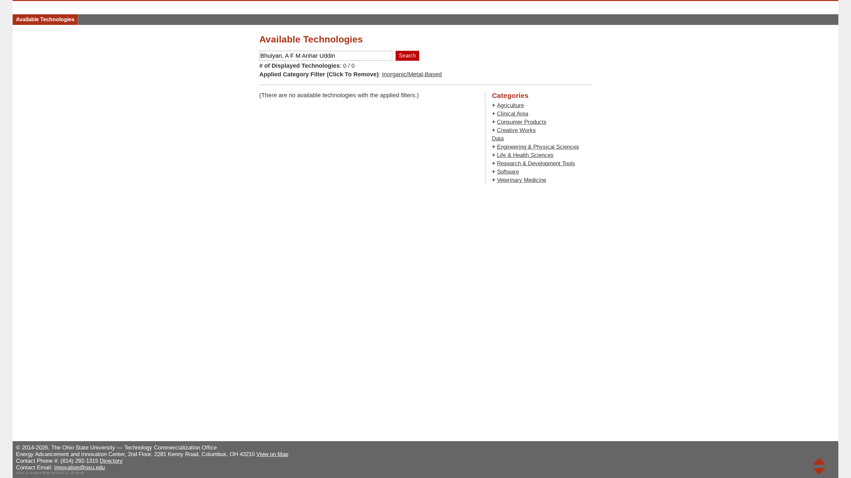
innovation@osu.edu (79, 467)
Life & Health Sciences (525, 155)
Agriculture (510, 105)
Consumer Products (522, 122)
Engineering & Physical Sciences (538, 147)
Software (508, 172)
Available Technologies (45, 19)
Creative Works (516, 130)
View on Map (272, 454)
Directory (111, 461)
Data (498, 138)
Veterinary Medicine (521, 180)
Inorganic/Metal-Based (412, 74)
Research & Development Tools (536, 163)
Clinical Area (512, 114)
